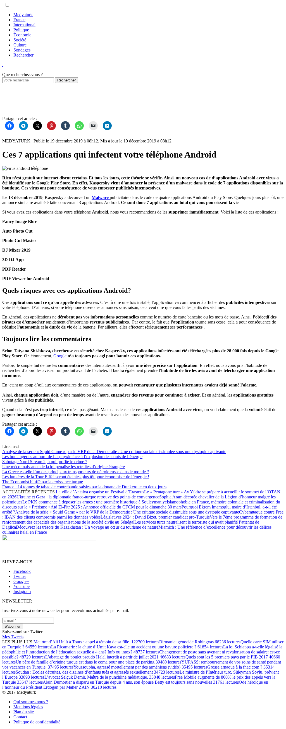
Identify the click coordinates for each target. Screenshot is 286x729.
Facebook (22, 571)
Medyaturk (23, 14)
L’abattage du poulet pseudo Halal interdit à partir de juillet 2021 (115, 657)
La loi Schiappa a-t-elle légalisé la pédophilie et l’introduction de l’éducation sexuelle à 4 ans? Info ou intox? (142, 649)
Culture (20, 45)
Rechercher (23, 55)
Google (60, 355)
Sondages (21, 50)
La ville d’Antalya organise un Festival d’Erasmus (100, 491)
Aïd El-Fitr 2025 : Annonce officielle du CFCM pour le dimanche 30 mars (116, 507)
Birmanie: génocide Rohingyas (199, 641)
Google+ (21, 581)
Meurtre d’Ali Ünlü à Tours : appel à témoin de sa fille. (96, 641)
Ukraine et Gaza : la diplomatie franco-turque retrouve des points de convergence (87, 496)
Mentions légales (28, 706)
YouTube (21, 586)
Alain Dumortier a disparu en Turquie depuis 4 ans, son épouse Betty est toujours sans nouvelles (141, 682)
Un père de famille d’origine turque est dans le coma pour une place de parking (98, 662)
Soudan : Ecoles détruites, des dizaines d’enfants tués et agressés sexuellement (98, 672)
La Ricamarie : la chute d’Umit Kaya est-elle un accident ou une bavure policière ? (137, 646)
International (24, 24)
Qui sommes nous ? (30, 701)
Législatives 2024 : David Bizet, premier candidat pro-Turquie (155, 517)
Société (19, 39)
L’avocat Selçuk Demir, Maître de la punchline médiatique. (109, 677)
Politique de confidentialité (36, 721)
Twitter (19, 576)
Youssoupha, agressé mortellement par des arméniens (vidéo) (140, 667)
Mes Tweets (12, 636)
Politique (21, 29)
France (19, 19)
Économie (22, 34)
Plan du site (23, 711)
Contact (20, 716)
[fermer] (2, 64)
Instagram (22, 591)
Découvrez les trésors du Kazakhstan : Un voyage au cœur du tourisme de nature (87, 527)
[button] (7, 5)
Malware (101, 197)
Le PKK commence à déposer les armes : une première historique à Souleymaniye (94, 502)
